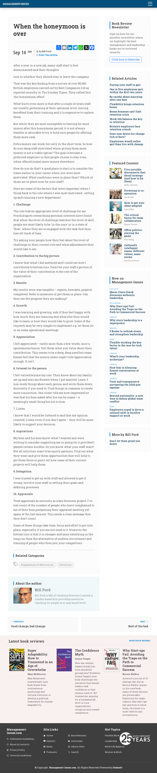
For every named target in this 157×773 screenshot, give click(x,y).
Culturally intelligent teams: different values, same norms (134, 251)
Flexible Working (114, 735)
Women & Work (113, 752)
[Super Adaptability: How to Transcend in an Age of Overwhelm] (18, 679)
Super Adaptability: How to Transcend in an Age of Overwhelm (40, 660)
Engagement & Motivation (37, 564)
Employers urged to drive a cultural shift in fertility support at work (127, 412)
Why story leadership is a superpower (126, 322)
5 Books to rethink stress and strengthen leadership (126, 333)
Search (75, 752)
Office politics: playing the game (133, 232)
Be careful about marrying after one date (126, 98)
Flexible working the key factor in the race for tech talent (126, 345)
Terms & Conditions (20, 755)
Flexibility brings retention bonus (127, 105)
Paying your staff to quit (125, 84)
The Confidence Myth (87, 652)
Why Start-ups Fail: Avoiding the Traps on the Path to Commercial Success (127, 309)
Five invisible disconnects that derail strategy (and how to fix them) (135, 175)
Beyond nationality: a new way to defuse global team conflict (126, 398)
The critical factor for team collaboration (133, 217)
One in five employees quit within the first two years (126, 91)
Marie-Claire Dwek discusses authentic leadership (122, 295)
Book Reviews (78, 735)
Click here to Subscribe (126, 59)
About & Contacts (19, 744)
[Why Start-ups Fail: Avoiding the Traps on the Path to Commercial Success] (113, 684)
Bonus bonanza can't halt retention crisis (125, 113)
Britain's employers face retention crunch (125, 128)
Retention (65, 564)
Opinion (51, 741)
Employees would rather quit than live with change (126, 143)
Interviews (77, 741)
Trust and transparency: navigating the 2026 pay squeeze (125, 384)
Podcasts (52, 752)
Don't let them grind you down (125, 442)
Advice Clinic (78, 746)
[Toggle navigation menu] (150, 3)
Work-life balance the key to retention (126, 120)
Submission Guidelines (22, 739)
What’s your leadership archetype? (124, 358)
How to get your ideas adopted (134, 204)
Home (50, 735)
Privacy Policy (17, 750)
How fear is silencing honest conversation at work (124, 370)
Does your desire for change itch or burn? (127, 135)
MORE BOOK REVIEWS (139, 640)
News (49, 746)
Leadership (111, 741)
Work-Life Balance (114, 746)
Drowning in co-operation (134, 192)
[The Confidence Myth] (66, 683)
